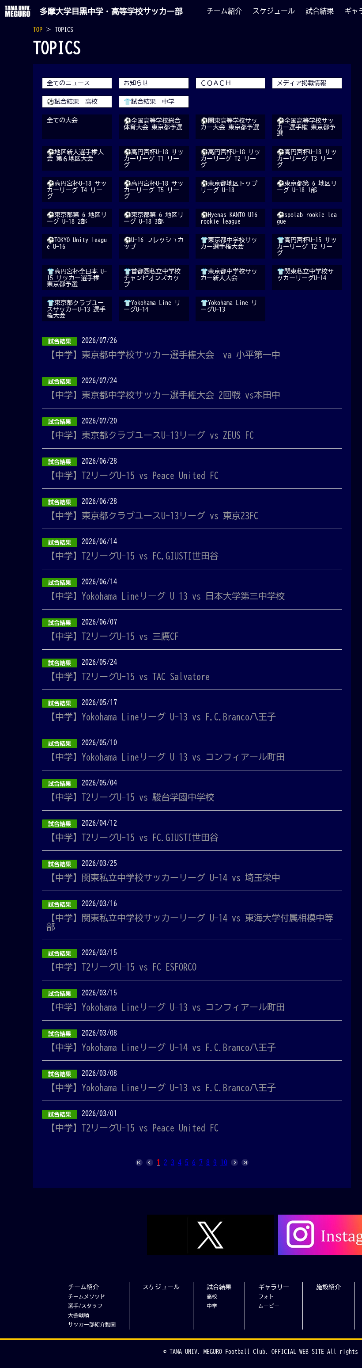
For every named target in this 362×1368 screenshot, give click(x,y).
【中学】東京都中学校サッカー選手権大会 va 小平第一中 (163, 354)
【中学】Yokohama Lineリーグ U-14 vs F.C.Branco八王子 (161, 1047)
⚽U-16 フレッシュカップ (154, 243)
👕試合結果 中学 (149, 102)
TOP (37, 30)
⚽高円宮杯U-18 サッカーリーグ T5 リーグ (154, 189)
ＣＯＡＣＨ (215, 83)
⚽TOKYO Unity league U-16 (77, 243)
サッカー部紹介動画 (92, 1324)
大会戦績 (78, 1315)
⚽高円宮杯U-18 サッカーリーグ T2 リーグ (230, 158)
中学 (212, 1305)
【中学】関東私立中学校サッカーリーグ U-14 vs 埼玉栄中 (163, 877)
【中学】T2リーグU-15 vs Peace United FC (132, 475)
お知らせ (136, 83)
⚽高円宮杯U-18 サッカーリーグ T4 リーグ (77, 189)
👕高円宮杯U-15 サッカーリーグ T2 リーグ (307, 246)
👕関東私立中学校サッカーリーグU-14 (305, 274)
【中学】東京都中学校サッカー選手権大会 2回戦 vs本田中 (163, 394)
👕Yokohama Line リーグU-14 (152, 306)
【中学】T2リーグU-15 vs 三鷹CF (112, 636)
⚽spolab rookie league (307, 218)
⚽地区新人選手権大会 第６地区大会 (75, 155)
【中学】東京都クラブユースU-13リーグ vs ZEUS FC (150, 435)
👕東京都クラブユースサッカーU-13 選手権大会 (76, 309)
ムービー (268, 1305)
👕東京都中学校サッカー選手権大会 (228, 243)
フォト (266, 1296)
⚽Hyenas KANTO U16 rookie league (228, 218)
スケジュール (274, 11)
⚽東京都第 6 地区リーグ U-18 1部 (307, 186)
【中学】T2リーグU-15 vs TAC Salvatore (128, 676)
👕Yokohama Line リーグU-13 (228, 306)
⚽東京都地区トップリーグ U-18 (228, 186)
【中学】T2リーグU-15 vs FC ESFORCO (121, 966)
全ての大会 (62, 120)
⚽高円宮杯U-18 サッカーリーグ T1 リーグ (154, 158)
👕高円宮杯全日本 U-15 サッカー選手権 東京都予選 (77, 277)
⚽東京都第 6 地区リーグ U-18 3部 (154, 218)
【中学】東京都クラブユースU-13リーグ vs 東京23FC (152, 515)
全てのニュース (68, 83)
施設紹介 (328, 1287)
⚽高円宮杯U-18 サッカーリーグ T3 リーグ (307, 158)
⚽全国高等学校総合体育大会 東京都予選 (153, 124)
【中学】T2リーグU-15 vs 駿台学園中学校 (130, 797)
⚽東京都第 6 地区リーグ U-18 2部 (77, 218)
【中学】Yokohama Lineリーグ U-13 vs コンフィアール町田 (165, 756)
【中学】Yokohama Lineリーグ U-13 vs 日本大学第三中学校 (165, 595)
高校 (212, 1296)
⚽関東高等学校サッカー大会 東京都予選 (229, 124)
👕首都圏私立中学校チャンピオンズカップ (152, 277)
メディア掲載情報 (301, 83)
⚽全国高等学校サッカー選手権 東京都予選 (306, 127)
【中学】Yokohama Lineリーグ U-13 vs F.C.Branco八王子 (161, 716)
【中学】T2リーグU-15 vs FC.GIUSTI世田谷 (132, 555)
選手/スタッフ (85, 1305)
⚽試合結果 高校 (72, 102)
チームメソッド (86, 1296)
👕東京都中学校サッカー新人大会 (228, 274)
